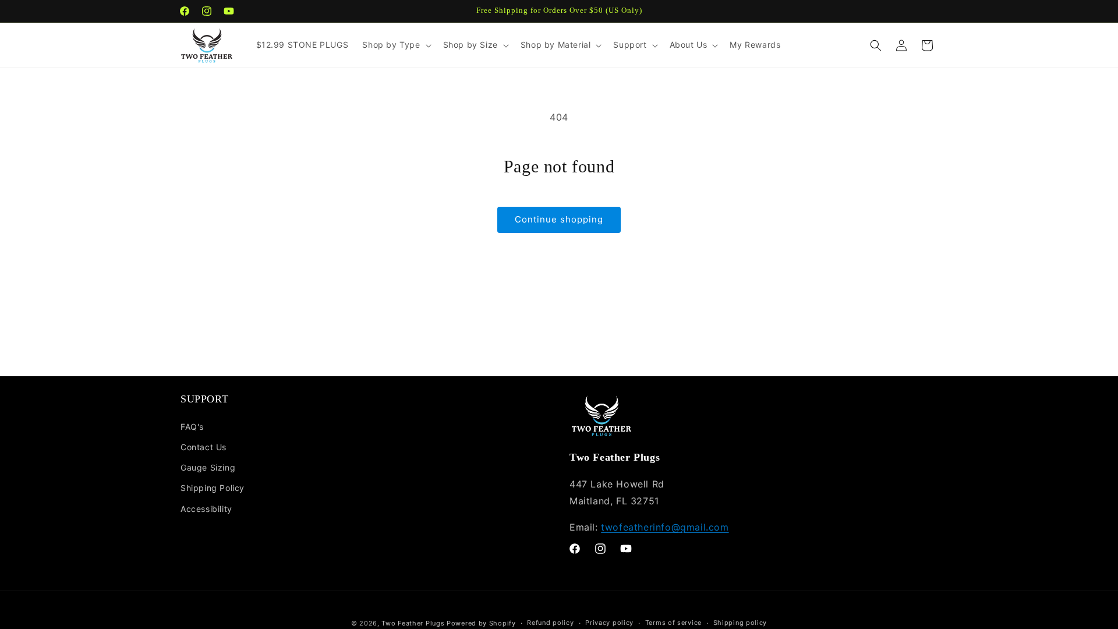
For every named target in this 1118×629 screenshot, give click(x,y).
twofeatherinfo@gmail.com (664, 527)
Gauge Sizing (208, 467)
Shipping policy (740, 623)
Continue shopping (559, 219)
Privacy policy (609, 623)
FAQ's (192, 427)
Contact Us (204, 447)
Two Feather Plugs (412, 623)
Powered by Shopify (481, 623)
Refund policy (550, 623)
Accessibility (206, 509)
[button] (395, 45)
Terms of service (673, 623)
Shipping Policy (213, 488)
